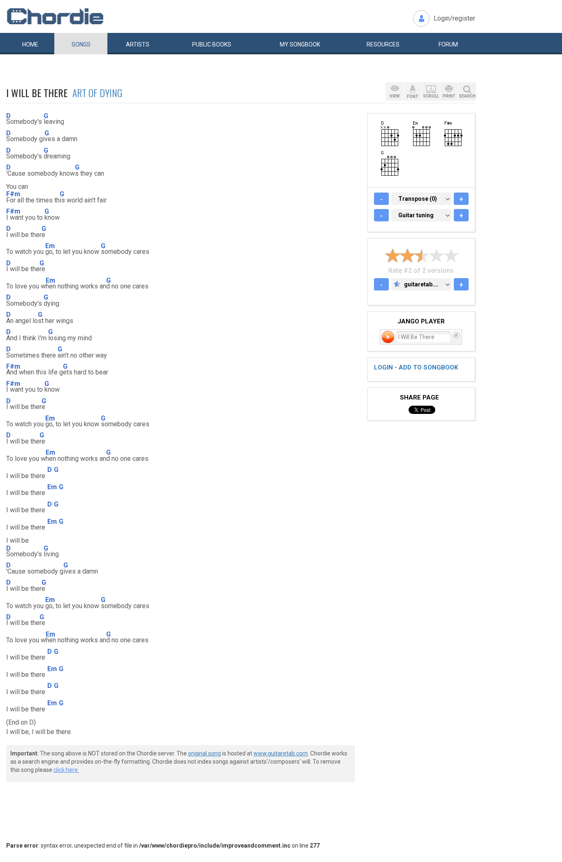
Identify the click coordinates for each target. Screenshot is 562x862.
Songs (81, 44)
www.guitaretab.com (280, 753)
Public (211, 44)
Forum (448, 44)
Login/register (454, 18)
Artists (137, 44)
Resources (383, 44)
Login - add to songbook (416, 367)
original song (204, 753)
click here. (66, 770)
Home (30, 44)
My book (300, 44)
